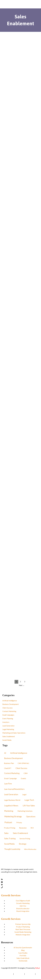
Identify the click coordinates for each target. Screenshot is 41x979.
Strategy (22, 844)
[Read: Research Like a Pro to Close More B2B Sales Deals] (20, 376)
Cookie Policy (30, 974)
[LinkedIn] (2, 880)
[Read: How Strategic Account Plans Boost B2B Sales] (20, 270)
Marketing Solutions (24, 811)
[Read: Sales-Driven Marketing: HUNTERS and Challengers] (20, 482)
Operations (30, 816)
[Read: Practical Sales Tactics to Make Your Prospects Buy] (20, 588)
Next (21, 685)
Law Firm (8, 783)
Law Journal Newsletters (14, 789)
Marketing (8, 811)
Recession (23, 828)
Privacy (19, 822)
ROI (32, 828)
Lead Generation (8, 726)
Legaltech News (11, 805)
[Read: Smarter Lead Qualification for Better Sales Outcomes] (20, 429)
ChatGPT (7, 768)
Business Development (10, 704)
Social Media (6, 740)
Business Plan (9, 763)
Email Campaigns (22, 656)
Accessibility (5, 976)
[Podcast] (2, 885)
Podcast (30, 87)
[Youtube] (2, 882)
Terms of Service (7, 974)
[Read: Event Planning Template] (20, 164)
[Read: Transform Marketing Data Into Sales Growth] (20, 56)
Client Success (7, 708)
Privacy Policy (19, 974)
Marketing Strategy (13, 816)
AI (5, 753)
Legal (24, 794)
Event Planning (8, 180)
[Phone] (2, 887)
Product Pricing (9, 828)
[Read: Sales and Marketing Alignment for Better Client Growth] (20, 111)
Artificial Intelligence (10, 71)
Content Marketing (9, 656)
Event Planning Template (15, 186)
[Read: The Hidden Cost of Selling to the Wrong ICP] (20, 323)
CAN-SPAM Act (23, 763)
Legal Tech (29, 800)
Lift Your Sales (29, 805)
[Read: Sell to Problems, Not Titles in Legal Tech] (20, 217)
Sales (6, 833)
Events (23, 778)
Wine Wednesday (30, 849)
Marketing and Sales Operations (14, 127)
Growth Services (10, 895)
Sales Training (10, 838)
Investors (5, 722)
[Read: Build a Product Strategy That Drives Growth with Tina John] (20, 535)
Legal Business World (12, 800)
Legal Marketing (8, 729)
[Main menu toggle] (35, 4)
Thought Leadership (12, 849)
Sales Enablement (17, 74)
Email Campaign (10, 778)
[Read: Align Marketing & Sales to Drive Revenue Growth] (20, 641)
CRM (26, 773)
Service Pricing (25, 839)
